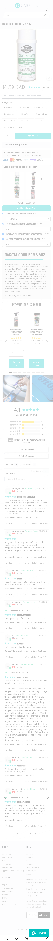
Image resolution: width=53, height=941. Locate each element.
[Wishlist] (16, 938)
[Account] (47, 938)
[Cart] (26, 938)
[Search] (6, 938)
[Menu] (37, 938)
